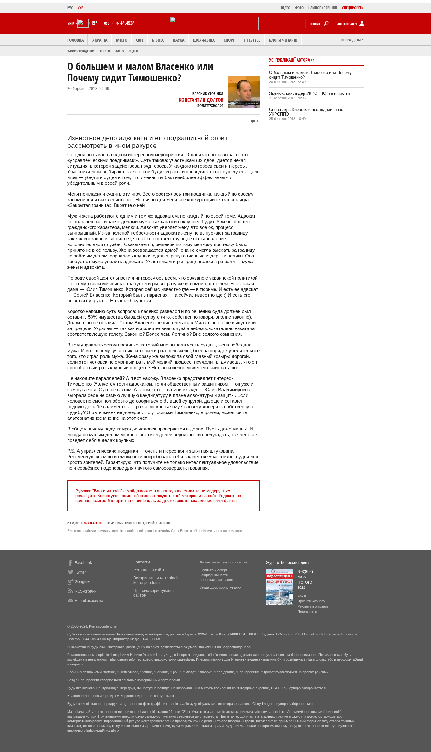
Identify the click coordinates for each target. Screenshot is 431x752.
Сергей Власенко (157, 522)
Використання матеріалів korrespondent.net (156, 580)
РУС (70, 7)
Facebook (83, 563)
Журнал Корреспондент (287, 563)
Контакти (141, 562)
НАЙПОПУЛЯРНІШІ (322, 7)
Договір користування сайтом (223, 562)
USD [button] (107, 23)
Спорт (229, 40)
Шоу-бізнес (204, 40)
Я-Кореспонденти (80, 51)
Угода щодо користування (220, 587)
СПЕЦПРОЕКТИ (353, 7)
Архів (302, 596)
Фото (119, 51)
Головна (75, 40)
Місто (121, 40)
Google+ (82, 582)
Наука (178, 40)
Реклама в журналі (313, 606)
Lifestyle (252, 40)
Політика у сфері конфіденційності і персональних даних (216, 574)
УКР (80, 7)
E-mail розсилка (89, 601)
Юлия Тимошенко (129, 522)
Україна (99, 40)
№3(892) (305, 571)
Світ (139, 40)
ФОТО (299, 7)
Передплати (307, 611)
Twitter (80, 572)
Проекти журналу (311, 601)
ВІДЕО (285, 7)
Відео (133, 51)
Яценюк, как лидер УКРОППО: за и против (310, 93)
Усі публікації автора (289, 60)
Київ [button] (71, 23)
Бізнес (158, 40)
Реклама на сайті (148, 570)
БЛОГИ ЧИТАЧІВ (283, 40)
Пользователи (91, 522)
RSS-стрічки (86, 591)
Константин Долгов (201, 99)
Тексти (105, 51)
